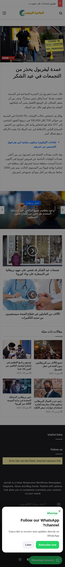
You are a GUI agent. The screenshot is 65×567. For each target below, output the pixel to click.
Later (28, 544)
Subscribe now (47, 544)
